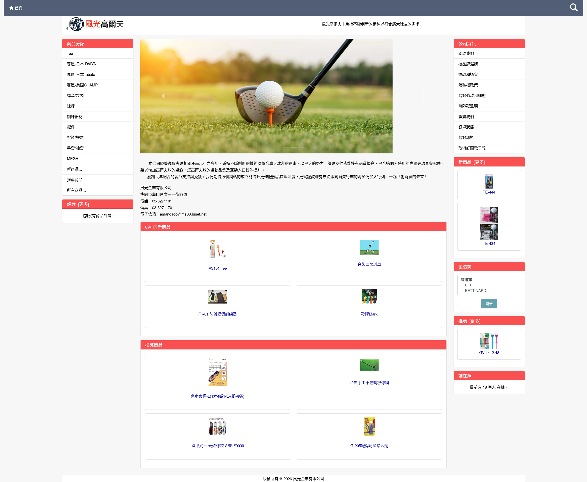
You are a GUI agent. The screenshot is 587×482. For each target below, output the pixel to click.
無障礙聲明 (468, 106)
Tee (70, 53)
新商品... (74, 169)
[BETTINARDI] (489, 290)
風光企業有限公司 (308, 478)
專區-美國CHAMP (82, 85)
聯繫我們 (466, 116)
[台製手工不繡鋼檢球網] (369, 365)
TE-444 (489, 192)
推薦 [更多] (469, 321)
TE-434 (489, 243)
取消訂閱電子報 (472, 148)
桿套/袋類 (75, 95)
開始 (489, 303)
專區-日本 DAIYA (81, 63)
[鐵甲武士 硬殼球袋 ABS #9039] (217, 426)
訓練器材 (75, 116)
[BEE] (489, 285)
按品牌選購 (468, 63)
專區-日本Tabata (81, 74)
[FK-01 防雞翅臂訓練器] (217, 296)
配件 (71, 127)
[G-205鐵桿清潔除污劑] (369, 426)
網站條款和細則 (472, 95)
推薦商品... (76, 179)
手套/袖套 (75, 148)
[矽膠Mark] (369, 296)
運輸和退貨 (468, 74)
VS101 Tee (218, 268)
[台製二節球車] (369, 247)
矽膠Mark (369, 314)
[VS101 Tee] (217, 249)
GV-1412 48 (489, 352)
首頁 (18, 8)
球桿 (71, 106)
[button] (574, 8)
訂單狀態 (466, 127)
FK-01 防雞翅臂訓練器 (217, 314)
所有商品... (76, 190)
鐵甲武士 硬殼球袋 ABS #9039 (217, 445)
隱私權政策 (468, 85)
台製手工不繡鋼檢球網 (369, 382)
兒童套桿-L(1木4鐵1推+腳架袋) (217, 396)
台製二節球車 (369, 264)
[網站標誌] (139, 24)
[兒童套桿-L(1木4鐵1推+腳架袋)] (217, 372)
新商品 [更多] (471, 162)
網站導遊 (466, 137)
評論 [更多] (78, 204)
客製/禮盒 (75, 137)
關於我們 (466, 53)
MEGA (72, 158)
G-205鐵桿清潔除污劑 (369, 445)
